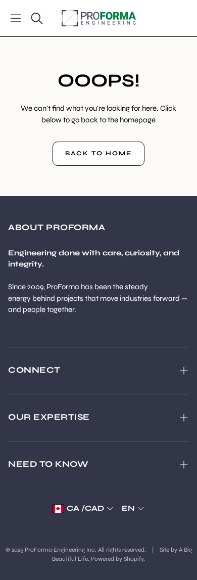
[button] (15, 18)
